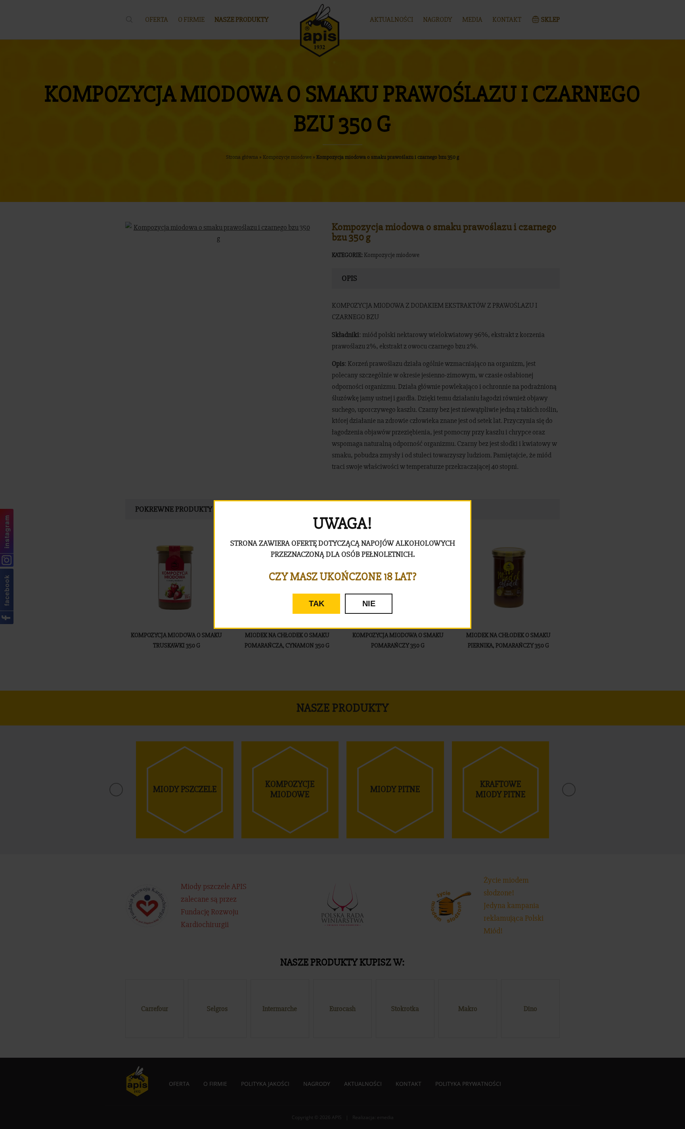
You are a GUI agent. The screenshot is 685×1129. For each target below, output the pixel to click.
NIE (368, 603)
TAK (316, 603)
